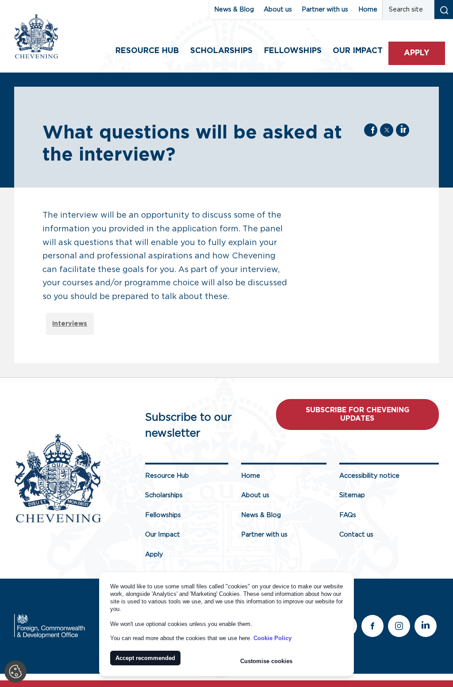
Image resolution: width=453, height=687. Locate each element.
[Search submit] (443, 9)
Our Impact (162, 534)
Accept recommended (145, 658)
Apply (417, 53)
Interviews (69, 323)
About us (278, 9)
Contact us (356, 534)
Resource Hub (147, 51)
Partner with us (325, 9)
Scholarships (221, 51)
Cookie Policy (272, 638)
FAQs (347, 515)
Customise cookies (266, 661)
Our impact (358, 51)
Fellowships (293, 51)
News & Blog (234, 9)
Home (367, 9)
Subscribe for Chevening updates (357, 414)
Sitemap (352, 495)
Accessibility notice (369, 475)
